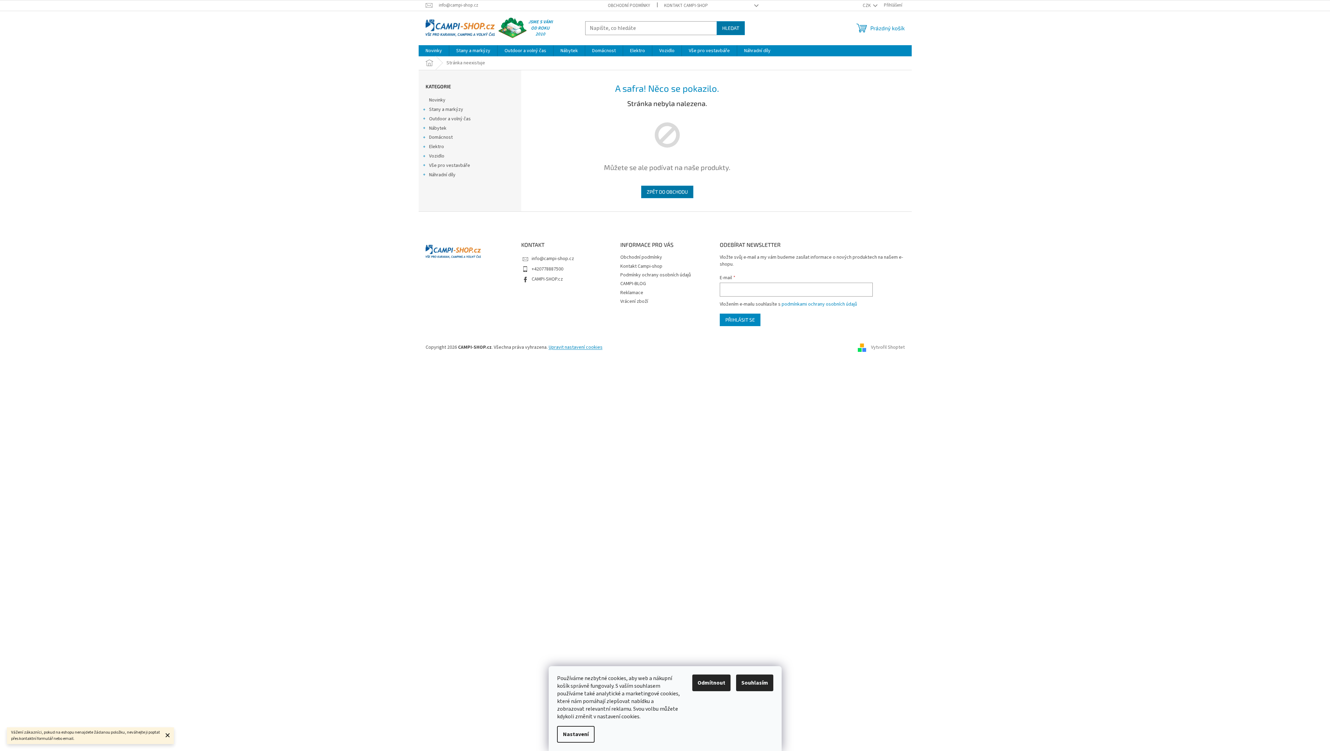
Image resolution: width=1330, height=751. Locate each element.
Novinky (437, 100)
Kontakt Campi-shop (686, 5)
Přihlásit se (740, 320)
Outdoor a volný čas (450, 118)
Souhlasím (754, 683)
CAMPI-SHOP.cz (547, 279)
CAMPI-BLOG (633, 283)
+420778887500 (547, 269)
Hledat (730, 28)
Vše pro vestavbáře (449, 165)
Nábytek (437, 128)
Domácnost (441, 137)
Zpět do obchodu (667, 192)
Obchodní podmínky (629, 5)
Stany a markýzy (446, 109)
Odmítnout (711, 683)
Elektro (436, 146)
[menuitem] (434, 50)
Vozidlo (436, 156)
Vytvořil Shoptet (888, 347)
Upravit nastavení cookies (576, 347)
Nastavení (576, 734)
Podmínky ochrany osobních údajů (655, 275)
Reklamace (631, 292)
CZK (867, 5)
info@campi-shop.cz (553, 258)
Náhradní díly (442, 174)
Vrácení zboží (634, 301)
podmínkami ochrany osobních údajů (819, 304)
